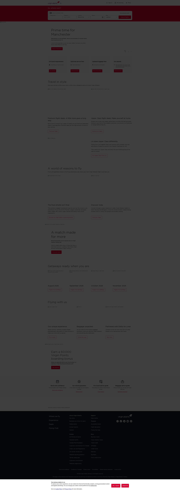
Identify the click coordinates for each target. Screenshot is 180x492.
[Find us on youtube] (128, 421)
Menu (129, 2)
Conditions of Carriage (76, 469)
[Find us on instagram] (117, 421)
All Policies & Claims (75, 437)
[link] (58, 416)
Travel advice (101, 391)
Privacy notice (86, 469)
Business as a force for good (77, 421)
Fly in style (52, 337)
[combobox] (55, 17)
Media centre (73, 424)
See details (52, 70)
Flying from (53, 15)
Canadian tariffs (73, 439)
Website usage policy (75, 463)
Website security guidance (76, 454)
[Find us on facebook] (121, 421)
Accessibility (95, 469)
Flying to (66, 15)
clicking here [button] (93, 485)
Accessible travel (96, 424)
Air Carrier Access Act (75, 451)
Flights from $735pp (55, 289)
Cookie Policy (58, 489)
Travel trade (94, 442)
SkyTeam (93, 454)
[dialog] (90, 485)
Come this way (82, 337)
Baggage (93, 421)
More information (97, 70)
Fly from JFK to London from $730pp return (63, 47)
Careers (71, 430)
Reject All (125, 485)
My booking (120, 2)
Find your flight (53, 131)
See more (109, 337)
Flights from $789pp (98, 289)
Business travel (95, 437)
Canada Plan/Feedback (76, 442)
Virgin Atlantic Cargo (97, 439)
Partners (93, 451)
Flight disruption (95, 427)
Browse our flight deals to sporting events (61, 217)
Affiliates (93, 445)
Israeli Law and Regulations (77, 448)
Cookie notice (117, 469)
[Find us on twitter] (124, 421)
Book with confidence (57, 390)
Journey (80, 15)
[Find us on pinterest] (131, 421)
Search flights (125, 17)
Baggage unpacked (122, 391)
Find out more (75, 70)
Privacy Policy (68, 489)
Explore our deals (97, 131)
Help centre (94, 418)
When (93, 15)
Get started (55, 367)
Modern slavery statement (106, 469)
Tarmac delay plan (74, 457)
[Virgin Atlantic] (61, 3)
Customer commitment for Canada (79, 445)
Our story (72, 418)
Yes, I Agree (115, 485)
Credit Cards (94, 448)
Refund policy (79, 391)
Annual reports (73, 427)
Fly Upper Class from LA (99, 155)
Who (107, 15)
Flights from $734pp (76, 289)
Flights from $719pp (120, 289)
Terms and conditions (64, 469)
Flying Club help (95, 430)
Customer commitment (76, 460)
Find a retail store (96, 457)
